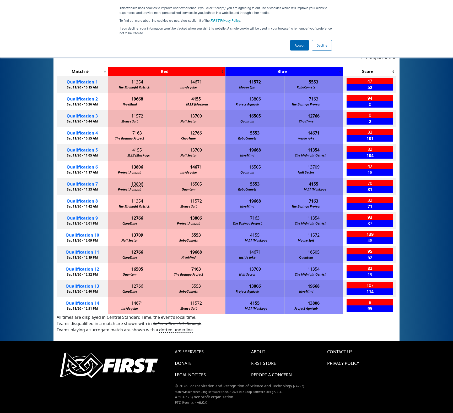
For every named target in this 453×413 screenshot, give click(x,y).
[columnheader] (82, 71)
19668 (137, 99)
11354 (137, 82)
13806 (255, 99)
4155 (196, 99)
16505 (255, 116)
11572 (255, 82)
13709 (196, 116)
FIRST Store (263, 363)
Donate (183, 363)
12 (82, 269)
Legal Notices (190, 375)
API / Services (189, 352)
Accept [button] (299, 45)
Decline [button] (321, 45)
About (258, 352)
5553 (313, 82)
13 (82, 286)
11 (82, 252)
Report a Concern (271, 375)
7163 (313, 99)
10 (82, 235)
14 (82, 303)
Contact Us (340, 352)
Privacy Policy (225, 20)
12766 (314, 116)
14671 (196, 82)
